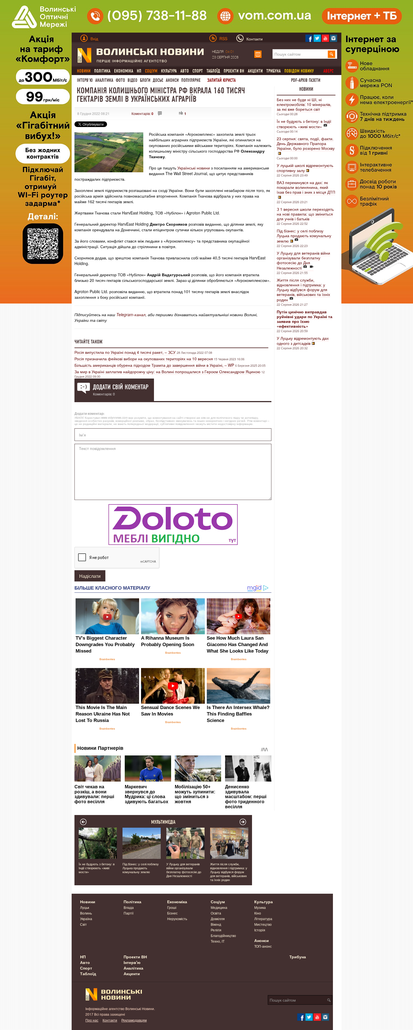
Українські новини (194, 168)
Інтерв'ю (85, 80)
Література (263, 918)
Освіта (216, 913)
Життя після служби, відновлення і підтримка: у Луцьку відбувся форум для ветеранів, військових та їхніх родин (303, 289)
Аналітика (104, 80)
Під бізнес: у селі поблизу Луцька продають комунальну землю (304, 236)
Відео (132, 80)
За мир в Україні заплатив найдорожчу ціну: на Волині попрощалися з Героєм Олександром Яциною (167, 371)
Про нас (91, 1020)
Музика (260, 907)
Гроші (171, 907)
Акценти (255, 71)
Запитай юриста (221, 80)
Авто (184, 71)
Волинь (86, 913)
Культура (169, 71)
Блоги (145, 80)
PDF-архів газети (305, 80)
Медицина (219, 907)
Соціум (218, 901)
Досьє (158, 80)
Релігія (216, 929)
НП (139, 71)
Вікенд (216, 924)
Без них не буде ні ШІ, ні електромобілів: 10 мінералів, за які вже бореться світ (304, 104)
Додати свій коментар (120, 387)
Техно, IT (217, 941)
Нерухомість (177, 918)
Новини (306, 89)
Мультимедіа (163, 822)
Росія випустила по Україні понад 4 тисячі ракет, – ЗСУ (125, 352)
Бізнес (172, 913)
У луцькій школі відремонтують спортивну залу (305, 167)
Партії (128, 913)
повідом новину (299, 71)
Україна (86, 918)
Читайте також (88, 342)
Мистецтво (263, 924)
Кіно (257, 913)
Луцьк (84, 907)
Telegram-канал (131, 314)
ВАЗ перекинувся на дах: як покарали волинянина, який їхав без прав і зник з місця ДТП (306, 187)
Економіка (123, 71)
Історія (259, 929)
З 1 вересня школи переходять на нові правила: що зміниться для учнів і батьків (305, 213)
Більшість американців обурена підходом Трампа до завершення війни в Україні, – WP (154, 365)
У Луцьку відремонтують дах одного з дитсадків (303, 340)
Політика (102, 71)
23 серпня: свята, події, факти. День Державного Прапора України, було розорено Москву (306, 143)
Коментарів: (142, 113)
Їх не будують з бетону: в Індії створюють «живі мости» (304, 123)
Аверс (328, 71)
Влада (129, 907)
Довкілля (218, 918)
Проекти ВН (234, 71)
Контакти (110, 1020)
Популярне (191, 80)
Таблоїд (213, 71)
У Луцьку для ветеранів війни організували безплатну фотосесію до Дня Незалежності (303, 260)
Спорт (197, 71)
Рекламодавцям (134, 1020)
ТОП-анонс (263, 946)
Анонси (172, 80)
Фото (120, 80)
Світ (83, 924)
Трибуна (273, 71)
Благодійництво (223, 935)
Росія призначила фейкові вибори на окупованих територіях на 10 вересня (143, 358)
